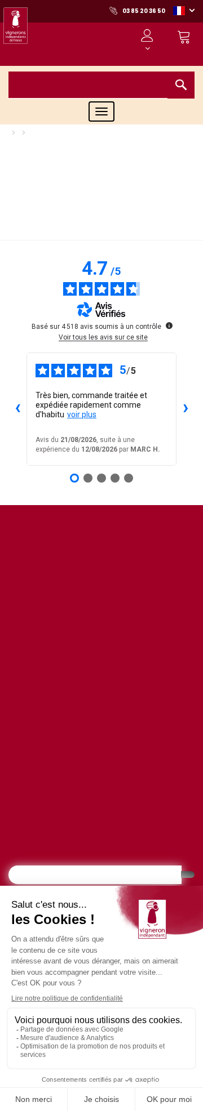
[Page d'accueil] (22, 33)
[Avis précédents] (17, 409)
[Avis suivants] (185, 409)
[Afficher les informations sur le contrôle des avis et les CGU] (169, 325)
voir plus (81, 414)
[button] (184, 10)
